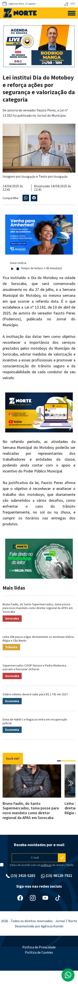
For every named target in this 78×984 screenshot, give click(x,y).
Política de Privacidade (39, 947)
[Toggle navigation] (71, 13)
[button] (59, 760)
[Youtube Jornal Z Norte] (45, 898)
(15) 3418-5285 (22, 875)
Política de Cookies (39, 952)
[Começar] (12, 268)
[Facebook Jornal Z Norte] (20, 898)
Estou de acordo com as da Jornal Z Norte (41, 865)
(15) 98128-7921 (58, 875)
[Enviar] (62, 857)
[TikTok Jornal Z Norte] (58, 898)
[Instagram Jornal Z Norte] (33, 898)
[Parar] (17, 268)
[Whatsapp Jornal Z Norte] (68, 975)
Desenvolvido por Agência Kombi (39, 926)
